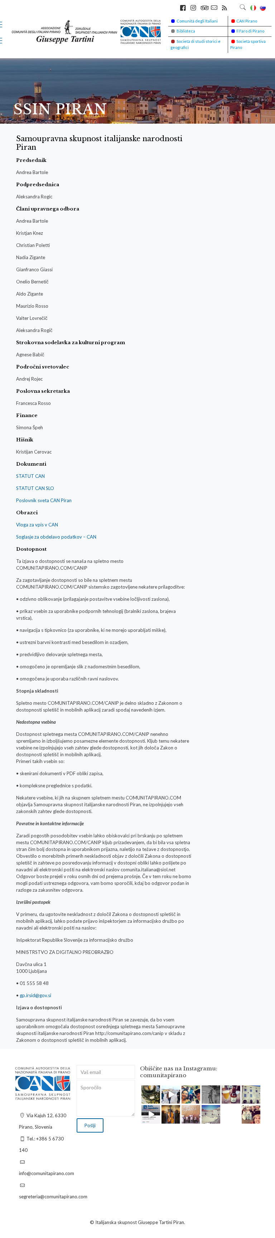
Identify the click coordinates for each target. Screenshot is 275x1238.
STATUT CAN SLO (35, 488)
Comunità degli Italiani (197, 21)
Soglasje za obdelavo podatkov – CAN (56, 537)
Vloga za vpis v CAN (37, 525)
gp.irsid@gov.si (35, 995)
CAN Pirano (246, 21)
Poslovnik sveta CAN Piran (44, 500)
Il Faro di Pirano (250, 31)
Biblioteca (186, 31)
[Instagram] (155, 1099)
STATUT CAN (30, 476)
